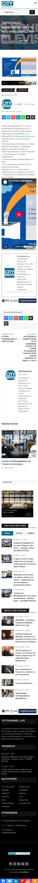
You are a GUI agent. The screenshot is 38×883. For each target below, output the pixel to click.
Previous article (8, 334)
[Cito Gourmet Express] (8, 682)
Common (30, 533)
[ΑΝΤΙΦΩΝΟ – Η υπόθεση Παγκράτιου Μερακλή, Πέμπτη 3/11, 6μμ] (8, 621)
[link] (20, 134)
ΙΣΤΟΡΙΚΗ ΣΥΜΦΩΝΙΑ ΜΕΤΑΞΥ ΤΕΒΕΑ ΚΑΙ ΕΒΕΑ (9, 339)
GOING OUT (6, 793)
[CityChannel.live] (20, 104)
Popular (19, 533)
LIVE (20, 797)
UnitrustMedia (24, 872)
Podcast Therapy (8, 803)
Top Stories (6, 807)
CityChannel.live (25, 371)
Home (5, 40)
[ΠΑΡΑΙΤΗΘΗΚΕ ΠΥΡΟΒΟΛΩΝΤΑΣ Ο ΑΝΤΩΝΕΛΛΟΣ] (8, 693)
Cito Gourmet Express (23, 683)
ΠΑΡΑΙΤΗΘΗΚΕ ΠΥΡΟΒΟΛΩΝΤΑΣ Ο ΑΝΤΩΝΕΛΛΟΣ (22, 696)
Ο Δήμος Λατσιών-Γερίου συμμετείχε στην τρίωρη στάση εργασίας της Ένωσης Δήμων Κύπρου (17, 771)
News (4, 800)
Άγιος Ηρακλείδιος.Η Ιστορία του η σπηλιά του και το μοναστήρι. (25, 672)
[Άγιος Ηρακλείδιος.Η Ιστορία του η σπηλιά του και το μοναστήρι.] (8, 669)
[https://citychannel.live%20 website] (18, 104)
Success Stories (25, 803)
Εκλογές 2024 (13, 40)
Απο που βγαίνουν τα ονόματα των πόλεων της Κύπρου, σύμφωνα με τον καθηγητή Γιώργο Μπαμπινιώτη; (25, 655)
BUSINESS (5, 790)
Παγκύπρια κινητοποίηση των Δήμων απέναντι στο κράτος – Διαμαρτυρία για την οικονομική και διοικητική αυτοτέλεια (24, 580)
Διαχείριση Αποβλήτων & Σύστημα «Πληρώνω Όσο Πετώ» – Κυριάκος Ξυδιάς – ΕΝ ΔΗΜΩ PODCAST (18, 759)
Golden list (22, 793)
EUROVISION (23, 790)
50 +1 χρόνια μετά (8, 787)
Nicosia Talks (23, 800)
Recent (7, 533)
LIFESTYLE (5, 797)
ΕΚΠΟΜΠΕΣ (22, 90)
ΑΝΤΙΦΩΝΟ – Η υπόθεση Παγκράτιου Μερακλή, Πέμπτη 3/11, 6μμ (24, 622)
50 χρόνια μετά (24, 787)
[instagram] (5, 295)
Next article (31, 334)
